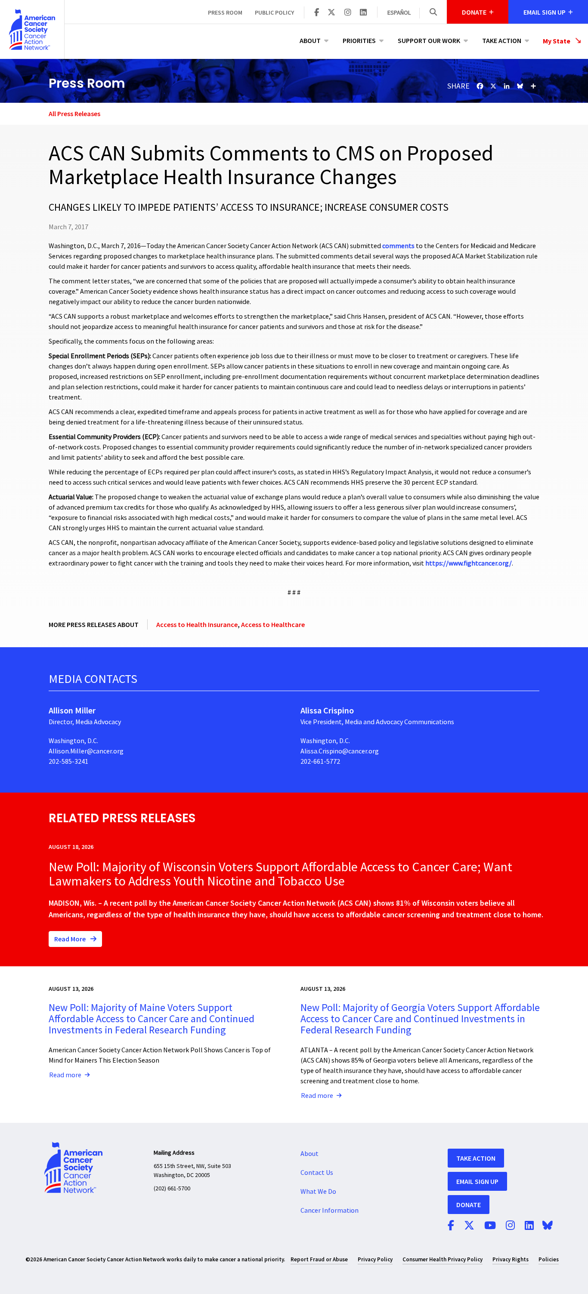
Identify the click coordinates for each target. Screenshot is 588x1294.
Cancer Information (329, 1210)
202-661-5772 (320, 761)
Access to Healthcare (273, 624)
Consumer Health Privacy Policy (442, 1259)
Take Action (501, 40)
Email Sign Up (477, 1181)
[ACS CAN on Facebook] (316, 13)
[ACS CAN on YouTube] (490, 1226)
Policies (548, 1259)
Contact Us (316, 1172)
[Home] (32, 29)
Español (399, 13)
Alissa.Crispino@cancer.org (339, 751)
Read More (70, 938)
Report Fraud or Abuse (319, 1259)
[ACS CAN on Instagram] (347, 13)
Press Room (225, 12)
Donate (468, 1204)
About (310, 40)
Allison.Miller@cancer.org (86, 751)
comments (399, 246)
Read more (65, 1075)
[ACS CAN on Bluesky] (547, 1226)
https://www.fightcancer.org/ (468, 563)
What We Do (318, 1191)
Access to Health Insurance (197, 624)
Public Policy (274, 12)
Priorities (359, 40)
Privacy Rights (510, 1259)
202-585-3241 (68, 761)
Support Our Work (429, 40)
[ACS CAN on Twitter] (331, 13)
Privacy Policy (375, 1259)
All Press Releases (74, 113)
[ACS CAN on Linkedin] (363, 13)
